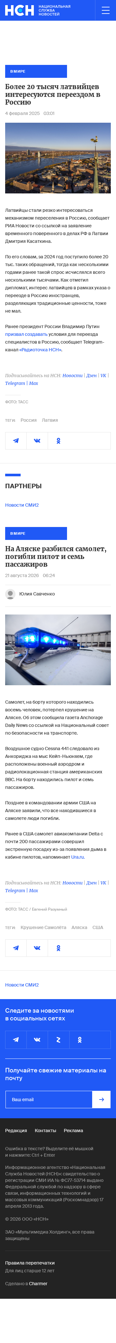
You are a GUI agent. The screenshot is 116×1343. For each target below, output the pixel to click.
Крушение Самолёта (43, 927)
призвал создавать (26, 334)
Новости (72, 375)
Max (33, 383)
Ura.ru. (78, 857)
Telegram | (17, 383)
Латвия (50, 420)
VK (103, 375)
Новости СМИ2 (22, 505)
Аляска (79, 927)
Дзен (91, 375)
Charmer (38, 1283)
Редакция (16, 1130)
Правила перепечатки (30, 1263)
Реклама (73, 1130)
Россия (29, 420)
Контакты (45, 1130)
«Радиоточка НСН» (40, 350)
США (97, 927)
